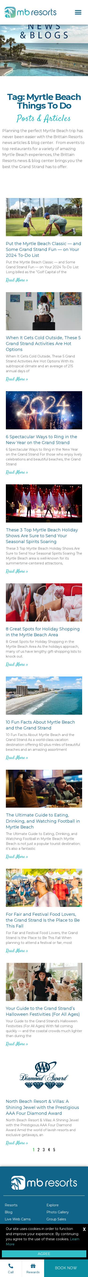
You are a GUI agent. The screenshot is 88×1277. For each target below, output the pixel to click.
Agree (44, 1253)
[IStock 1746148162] (44, 410)
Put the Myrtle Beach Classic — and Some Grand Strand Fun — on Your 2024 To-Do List (43, 249)
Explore (52, 1205)
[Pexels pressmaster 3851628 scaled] (44, 789)
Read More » (17, 280)
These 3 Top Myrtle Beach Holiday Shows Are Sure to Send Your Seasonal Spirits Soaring (42, 535)
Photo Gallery (57, 1212)
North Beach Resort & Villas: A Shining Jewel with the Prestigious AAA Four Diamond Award (42, 1107)
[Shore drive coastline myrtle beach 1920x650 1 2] (44, 696)
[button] (78, 12)
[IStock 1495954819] (44, 311)
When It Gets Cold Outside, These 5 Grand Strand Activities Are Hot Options (43, 343)
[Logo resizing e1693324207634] (44, 1075)
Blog (8, 1212)
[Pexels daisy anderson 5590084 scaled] (44, 982)
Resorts (11, 1205)
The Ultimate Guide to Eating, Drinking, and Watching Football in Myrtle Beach (43, 821)
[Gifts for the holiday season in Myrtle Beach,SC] (44, 602)
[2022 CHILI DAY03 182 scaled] (44, 888)
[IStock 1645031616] (44, 217)
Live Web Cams (18, 1219)
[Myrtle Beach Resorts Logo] (30, 12)
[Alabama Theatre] (44, 503)
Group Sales (56, 1219)
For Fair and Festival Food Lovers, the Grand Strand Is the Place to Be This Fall (43, 920)
